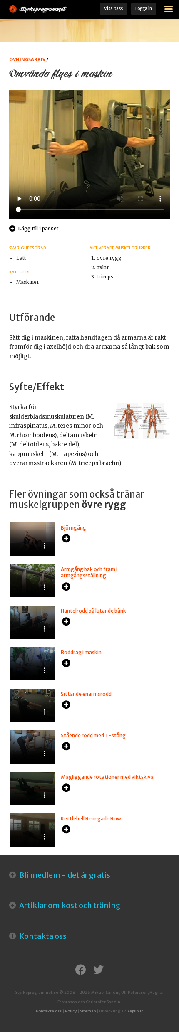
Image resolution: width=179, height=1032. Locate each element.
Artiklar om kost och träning (69, 905)
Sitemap (88, 1011)
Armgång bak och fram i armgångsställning (89, 572)
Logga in (143, 8)
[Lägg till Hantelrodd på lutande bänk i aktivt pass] (66, 622)
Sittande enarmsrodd (86, 694)
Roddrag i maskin (81, 652)
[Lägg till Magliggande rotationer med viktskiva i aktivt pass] (66, 788)
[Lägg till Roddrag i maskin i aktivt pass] (66, 663)
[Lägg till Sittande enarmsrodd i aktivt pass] (66, 705)
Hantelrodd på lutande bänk (93, 611)
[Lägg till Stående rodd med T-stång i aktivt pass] (66, 746)
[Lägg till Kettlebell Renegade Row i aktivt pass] (66, 830)
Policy (71, 1011)
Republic (135, 1011)
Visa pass (113, 8)
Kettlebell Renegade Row (91, 818)
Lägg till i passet (38, 228)
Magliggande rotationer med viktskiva (107, 777)
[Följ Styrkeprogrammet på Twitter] (98, 970)
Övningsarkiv (27, 59)
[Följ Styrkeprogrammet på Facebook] (80, 970)
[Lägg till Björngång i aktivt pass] (66, 539)
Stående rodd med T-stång (93, 735)
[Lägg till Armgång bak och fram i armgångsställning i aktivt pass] (66, 587)
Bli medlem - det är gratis (64, 875)
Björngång (73, 528)
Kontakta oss (42, 936)
